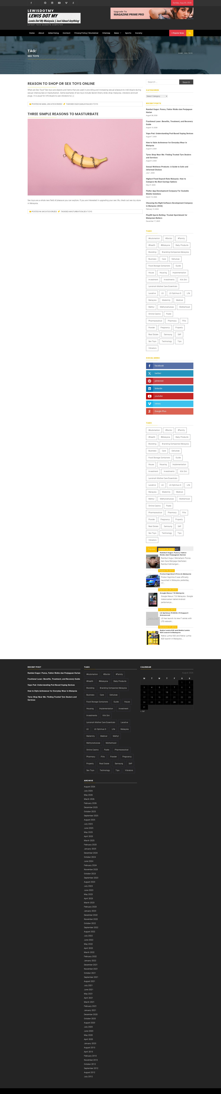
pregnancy (165, 327)
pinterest (159, 381)
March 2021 (89, 1002)
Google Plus (160, 411)
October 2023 (90, 874)
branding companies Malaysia (175, 252)
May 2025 (88, 832)
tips (179, 341)
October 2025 (90, 811)
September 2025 (91, 816)
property (179, 327)
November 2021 (91, 969)
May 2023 (88, 894)
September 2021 (91, 977)
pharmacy (172, 321)
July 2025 (88, 824)
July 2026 (88, 791)
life (188, 293)
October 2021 (90, 973)
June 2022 (88, 940)
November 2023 (91, 869)
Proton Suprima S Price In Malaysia (175, 574)
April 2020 (88, 1039)
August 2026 (89, 787)
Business (152, 259)
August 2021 (89, 981)
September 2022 (91, 927)
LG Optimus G (175, 293)
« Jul (142, 711)
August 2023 (89, 882)
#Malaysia (165, 245)
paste (168, 314)
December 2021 (91, 965)
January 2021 (90, 1010)
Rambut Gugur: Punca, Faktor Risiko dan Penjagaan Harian (169, 110)
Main (44, 104)
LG (162, 293)
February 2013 (90, 1056)
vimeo (158, 403)
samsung (168, 334)
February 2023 (90, 907)
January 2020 (90, 1043)
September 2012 (91, 1068)
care (164, 259)
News (116, 33)
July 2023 (88, 886)
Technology (167, 341)
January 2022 (90, 961)
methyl (151, 307)
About (41, 33)
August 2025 (89, 820)
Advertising (53, 33)
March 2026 (89, 799)
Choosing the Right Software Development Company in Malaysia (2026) (169, 204)
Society (138, 33)
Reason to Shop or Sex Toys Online (61, 83)
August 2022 (89, 932)
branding (152, 252)
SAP (179, 334)
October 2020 (90, 1019)
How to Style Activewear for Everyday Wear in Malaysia (166, 144)
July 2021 (88, 985)
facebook (159, 365)
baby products (182, 245)
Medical (179, 300)
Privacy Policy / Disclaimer (86, 33)
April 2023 (88, 898)
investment (153, 280)
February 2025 (90, 845)
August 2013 (89, 1047)
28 (174, 702)
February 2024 (90, 865)
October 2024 (90, 857)
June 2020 (88, 1031)
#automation (154, 238)
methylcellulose (167, 307)
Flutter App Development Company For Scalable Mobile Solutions (167, 192)
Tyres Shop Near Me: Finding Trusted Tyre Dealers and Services (168, 156)
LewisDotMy (41, 11)
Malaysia (84, 104)
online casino (154, 314)
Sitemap (106, 33)
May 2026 (88, 795)
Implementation (179, 273)
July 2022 (88, 936)
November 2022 (91, 919)
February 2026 (90, 803)
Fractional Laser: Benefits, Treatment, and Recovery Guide (169, 123)
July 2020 (88, 1027)
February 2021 (90, 1006)
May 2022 (88, 944)
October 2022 (90, 923)
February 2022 (90, 956)
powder (151, 327)
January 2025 (90, 849)
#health (151, 245)
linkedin (158, 388)
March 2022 (89, 952)
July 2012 (88, 1076)
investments (169, 280)
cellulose (176, 259)
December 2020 (91, 1014)
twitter (158, 373)
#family (181, 238)
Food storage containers (159, 266)
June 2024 (88, 861)
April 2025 (88, 836)
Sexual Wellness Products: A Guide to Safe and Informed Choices (167, 168)
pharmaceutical (155, 321)
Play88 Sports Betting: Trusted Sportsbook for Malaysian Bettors (166, 216)
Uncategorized (54, 104)
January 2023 (90, 911)
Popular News (178, 33)
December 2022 (91, 915)
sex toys (93, 104)
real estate (153, 334)
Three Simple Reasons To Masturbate (63, 113)
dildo (77, 104)
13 (167, 692)
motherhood (184, 307)
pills (184, 321)
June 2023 (88, 890)
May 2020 (88, 1035)
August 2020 (89, 1023)
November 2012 (91, 1060)
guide (178, 266)
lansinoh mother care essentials (162, 286)
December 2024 (91, 853)
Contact (66, 33)
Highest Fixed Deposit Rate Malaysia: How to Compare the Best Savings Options (166, 180)
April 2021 (88, 998)
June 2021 (88, 990)
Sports (128, 33)
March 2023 (89, 903)
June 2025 (88, 828)
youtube (159, 396)
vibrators (152, 348)
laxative (152, 293)
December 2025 (91, 807)
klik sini (183, 280)
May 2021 (88, 994)
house (151, 273)
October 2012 (90, 1064)
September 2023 (91, 878)
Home (32, 33)
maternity (166, 300)
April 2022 (88, 948)
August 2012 (89, 1072)
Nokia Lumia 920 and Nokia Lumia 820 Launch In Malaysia (175, 631)
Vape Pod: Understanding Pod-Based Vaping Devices (169, 133)
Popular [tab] (151, 549)
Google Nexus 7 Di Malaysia (172, 593)
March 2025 (89, 840)
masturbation (76, 211)
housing (163, 273)
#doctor (168, 238)
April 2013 (88, 1052)
